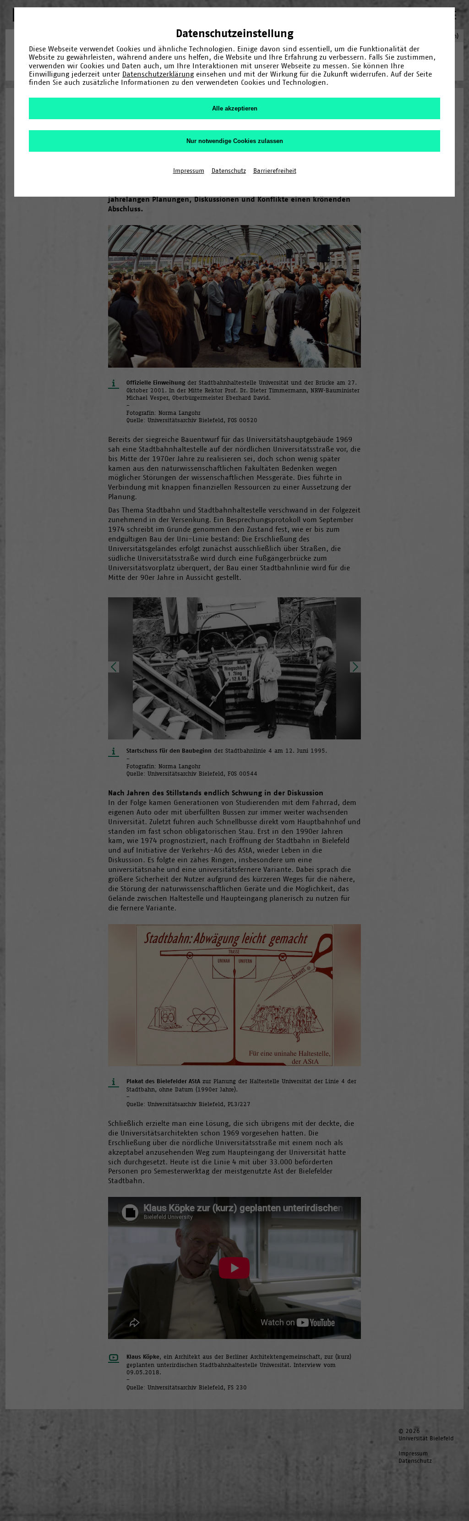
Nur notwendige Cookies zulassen (234, 141)
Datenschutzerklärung (158, 74)
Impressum (188, 170)
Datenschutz (229, 170)
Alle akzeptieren (234, 108)
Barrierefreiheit (274, 170)
